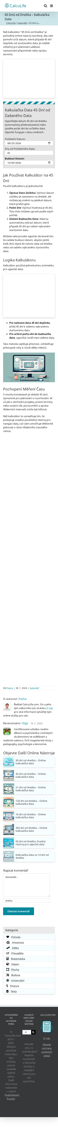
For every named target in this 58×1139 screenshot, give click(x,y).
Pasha (10, 688)
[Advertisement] (29, 78)
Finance (14, 986)
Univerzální (17, 980)
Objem (15, 964)
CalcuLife (11, 23)
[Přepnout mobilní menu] (51, 5)
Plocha (15, 969)
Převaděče (17, 953)
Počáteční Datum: (15, 139)
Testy (13, 991)
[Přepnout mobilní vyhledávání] (45, 5)
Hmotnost (17, 942)
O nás (49, 708)
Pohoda (15, 937)
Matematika (17, 958)
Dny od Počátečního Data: (20, 148)
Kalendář (22, 23)
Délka (15, 948)
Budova (15, 975)
